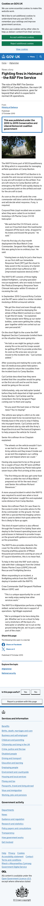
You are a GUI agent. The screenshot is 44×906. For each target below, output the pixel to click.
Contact (29, 856)
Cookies (21, 853)
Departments (8, 810)
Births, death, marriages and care (17, 730)
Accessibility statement (12, 856)
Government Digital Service (14, 867)
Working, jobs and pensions (14, 795)
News (4, 814)
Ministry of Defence (10, 107)
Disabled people (9, 753)
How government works (13, 837)
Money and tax (8, 781)
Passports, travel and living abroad (18, 785)
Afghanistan (14, 63)
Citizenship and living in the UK (16, 744)
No (37, 692)
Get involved (7, 842)
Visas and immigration (12, 790)
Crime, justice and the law (13, 749)
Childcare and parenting (13, 740)
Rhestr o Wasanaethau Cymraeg (16, 863)
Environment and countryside (15, 772)
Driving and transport (11, 758)
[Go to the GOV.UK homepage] (11, 57)
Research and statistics (12, 823)
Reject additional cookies (22, 43)
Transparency (8, 833)
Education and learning (12, 763)
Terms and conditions (11, 860)
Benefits (5, 726)
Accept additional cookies (22, 37)
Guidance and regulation (13, 819)
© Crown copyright (22, 900)
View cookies (22, 49)
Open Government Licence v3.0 (16, 878)
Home (4, 63)
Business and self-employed (14, 735)
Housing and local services (14, 776)
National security (9, 673)
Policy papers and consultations (16, 828)
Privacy (11, 853)
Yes (27, 692)
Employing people (10, 767)
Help (4, 853)
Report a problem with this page (22, 701)
